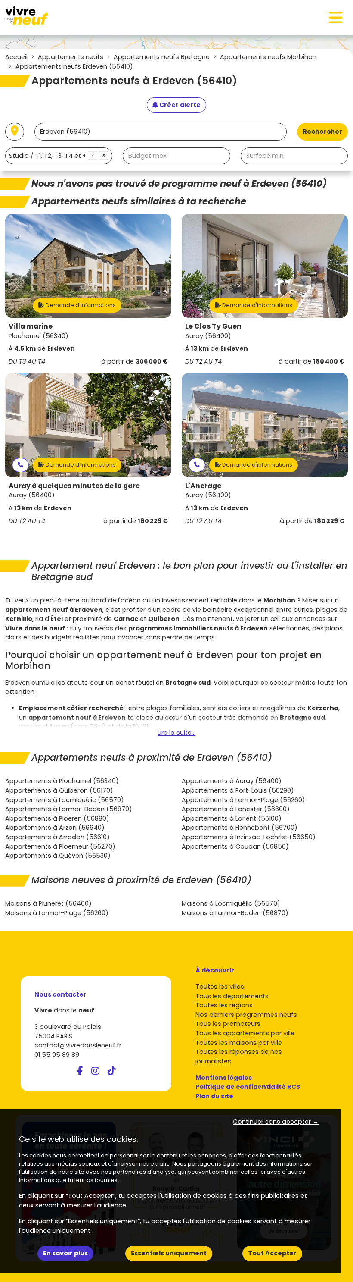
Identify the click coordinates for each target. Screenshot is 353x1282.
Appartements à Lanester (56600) (236, 809)
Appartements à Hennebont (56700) (239, 827)
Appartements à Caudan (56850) (235, 846)
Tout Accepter (272, 1253)
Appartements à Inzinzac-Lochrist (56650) (249, 837)
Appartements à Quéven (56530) (58, 855)
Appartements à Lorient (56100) (232, 818)
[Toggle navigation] (336, 17)
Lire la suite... (176, 732)
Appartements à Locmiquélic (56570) (64, 800)
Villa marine (31, 326)
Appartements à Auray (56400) (232, 781)
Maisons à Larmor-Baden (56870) (235, 913)
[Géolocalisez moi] (14, 132)
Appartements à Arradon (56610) (57, 837)
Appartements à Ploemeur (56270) (60, 846)
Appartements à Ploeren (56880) (57, 818)
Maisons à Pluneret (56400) (48, 903)
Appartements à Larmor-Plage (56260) (243, 800)
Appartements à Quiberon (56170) (59, 790)
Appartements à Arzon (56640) (55, 827)
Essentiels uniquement (169, 1253)
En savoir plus (65, 1253)
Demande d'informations (80, 305)
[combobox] (58, 155)
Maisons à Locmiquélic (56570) (231, 903)
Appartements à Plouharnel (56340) (62, 781)
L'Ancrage (203, 486)
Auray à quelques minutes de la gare (74, 486)
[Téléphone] (20, 465)
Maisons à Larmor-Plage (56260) (56, 913)
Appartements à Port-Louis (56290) (238, 790)
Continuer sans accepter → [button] (276, 1121)
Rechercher (322, 131)
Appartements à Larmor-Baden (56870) (68, 809)
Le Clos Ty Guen (213, 326)
